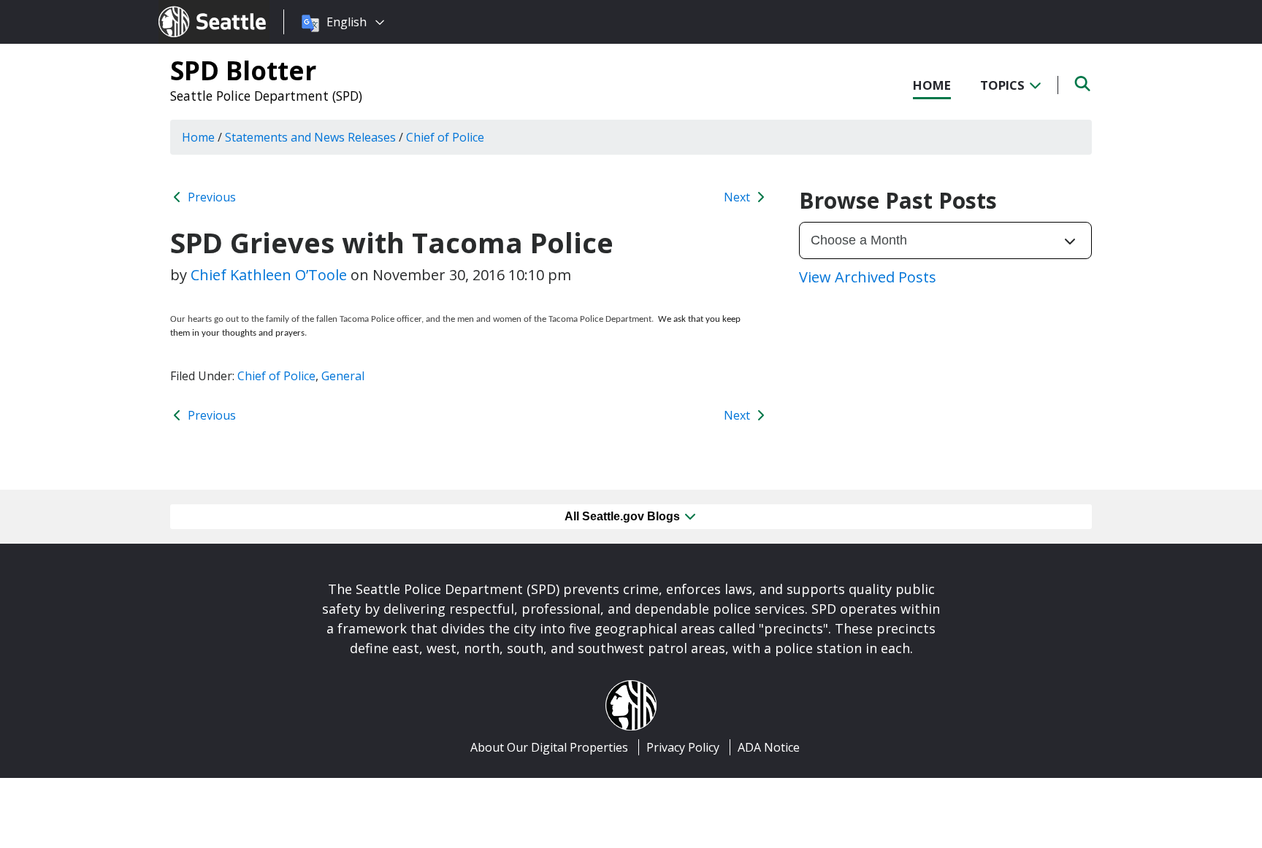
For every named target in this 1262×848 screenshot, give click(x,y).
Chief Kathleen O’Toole (269, 275)
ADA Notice (769, 747)
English (346, 22)
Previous (210, 197)
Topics (1004, 85)
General (342, 376)
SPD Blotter (243, 70)
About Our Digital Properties (549, 747)
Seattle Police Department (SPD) (266, 95)
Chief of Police (276, 376)
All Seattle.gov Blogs (624, 516)
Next (738, 197)
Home (932, 85)
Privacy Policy (682, 747)
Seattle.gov (189, 8)
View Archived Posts (867, 277)
